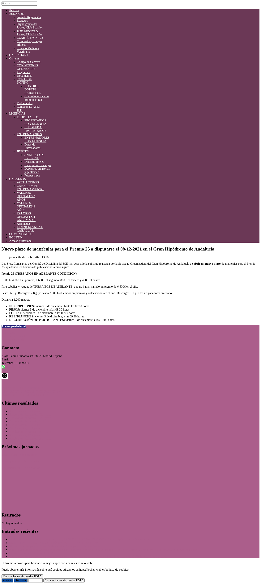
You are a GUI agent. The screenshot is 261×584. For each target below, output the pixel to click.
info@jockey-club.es (22, 359)
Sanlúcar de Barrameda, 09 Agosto (30, 438)
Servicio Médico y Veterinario (28, 49)
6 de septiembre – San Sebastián (21, 467)
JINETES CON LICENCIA (34, 156)
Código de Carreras (28, 61)
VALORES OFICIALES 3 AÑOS (26, 206)
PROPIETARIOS (28, 117)
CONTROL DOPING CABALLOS (32, 89)
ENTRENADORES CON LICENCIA (36, 139)
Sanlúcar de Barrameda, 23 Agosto (30, 414)
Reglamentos (24, 103)
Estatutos (22, 20)
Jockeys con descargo (37, 165)
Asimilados (23, 223)
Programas (23, 72)
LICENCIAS (17, 113)
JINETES (23, 151)
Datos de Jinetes (34, 161)
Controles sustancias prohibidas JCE (36, 98)
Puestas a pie (32, 175)
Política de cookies (13, 339)
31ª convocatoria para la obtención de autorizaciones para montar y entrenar (54, 546)
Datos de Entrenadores (32, 146)
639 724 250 (13, 367)
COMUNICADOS (20, 234)
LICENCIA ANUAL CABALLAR (30, 228)
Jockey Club (16, 13)
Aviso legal (8, 332)
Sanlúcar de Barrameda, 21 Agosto (30, 421)
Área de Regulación (29, 17)
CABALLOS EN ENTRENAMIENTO (30, 187)
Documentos (24, 75)
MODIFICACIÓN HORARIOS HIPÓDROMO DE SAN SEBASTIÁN (54, 542)
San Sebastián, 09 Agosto (24, 435)
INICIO (14, 10)
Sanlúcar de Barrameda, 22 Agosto (30, 418)
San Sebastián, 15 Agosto (24, 424)
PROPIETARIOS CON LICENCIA (35, 122)
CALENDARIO (19, 55)
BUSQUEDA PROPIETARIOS (35, 129)
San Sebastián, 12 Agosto (24, 428)
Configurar (35, 580)
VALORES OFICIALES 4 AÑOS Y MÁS (26, 217)
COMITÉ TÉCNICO (30, 37)
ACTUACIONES (28, 182)
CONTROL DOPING (24, 80)
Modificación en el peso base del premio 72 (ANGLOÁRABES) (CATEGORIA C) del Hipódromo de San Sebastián (80, 539)
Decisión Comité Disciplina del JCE (31, 553)
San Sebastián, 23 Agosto (24, 411)
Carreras (14, 58)
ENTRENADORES (29, 134)
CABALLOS (17, 179)
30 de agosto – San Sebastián (19, 454)
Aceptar (7, 580)
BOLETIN (16, 237)
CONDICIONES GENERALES (27, 67)
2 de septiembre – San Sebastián (21, 461)
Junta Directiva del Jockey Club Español (29, 32)
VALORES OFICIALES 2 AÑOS (26, 196)
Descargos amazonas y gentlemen (37, 170)
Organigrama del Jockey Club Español (29, 25)
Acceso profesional (20, 240)
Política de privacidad (16, 336)
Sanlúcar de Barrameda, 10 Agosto (30, 431)
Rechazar (20, 580)
